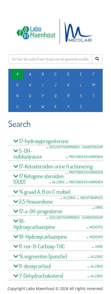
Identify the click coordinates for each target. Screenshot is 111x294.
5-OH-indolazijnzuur (27, 153)
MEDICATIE (96, 227)
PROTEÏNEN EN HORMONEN (86, 157)
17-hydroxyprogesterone (43, 141)
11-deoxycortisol (34, 266)
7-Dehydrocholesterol (40, 275)
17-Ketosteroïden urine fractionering (55, 166)
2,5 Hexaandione (35, 201)
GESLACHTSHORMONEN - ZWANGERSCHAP (76, 147)
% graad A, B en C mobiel (44, 191)
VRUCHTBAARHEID (91, 198)
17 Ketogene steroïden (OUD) (38, 179)
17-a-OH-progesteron (40, 211)
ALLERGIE (58, 182)
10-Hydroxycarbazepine (34, 224)
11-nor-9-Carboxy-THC (41, 246)
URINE (99, 207)
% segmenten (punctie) (42, 256)
